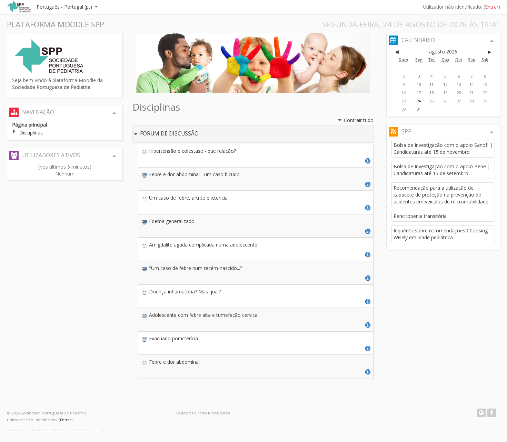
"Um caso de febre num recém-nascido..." (195, 268)
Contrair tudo (359, 120)
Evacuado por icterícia (173, 338)
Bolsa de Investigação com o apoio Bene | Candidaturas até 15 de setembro (442, 170)
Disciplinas (31, 132)
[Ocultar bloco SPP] (492, 132)
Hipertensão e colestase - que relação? (192, 151)
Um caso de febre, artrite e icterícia (188, 197)
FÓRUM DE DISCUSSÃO (169, 133)
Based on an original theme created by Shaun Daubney (51, 430)
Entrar (491, 6)
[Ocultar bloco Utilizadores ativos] (114, 156)
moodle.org (109, 430)
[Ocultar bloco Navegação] (114, 112)
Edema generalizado (172, 221)
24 (419, 100)
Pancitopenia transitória (420, 216)
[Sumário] (368, 160)
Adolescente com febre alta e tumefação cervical (204, 315)
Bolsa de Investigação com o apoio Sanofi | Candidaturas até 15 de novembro (443, 148)
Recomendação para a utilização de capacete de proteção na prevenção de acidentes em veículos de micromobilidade (441, 194)
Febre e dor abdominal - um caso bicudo (194, 174)
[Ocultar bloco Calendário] (492, 40)
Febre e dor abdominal (174, 362)
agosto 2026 (443, 51)
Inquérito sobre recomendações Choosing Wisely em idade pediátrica (441, 234)
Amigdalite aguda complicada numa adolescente (203, 244)
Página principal (29, 124)
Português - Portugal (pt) (64, 6)
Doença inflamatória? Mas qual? (185, 291)
